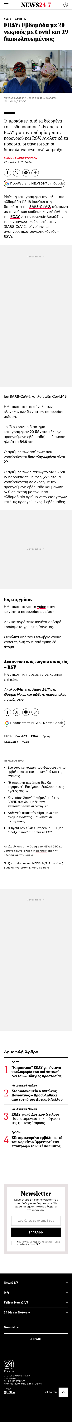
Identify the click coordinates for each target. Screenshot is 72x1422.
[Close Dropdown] (67, 1283)
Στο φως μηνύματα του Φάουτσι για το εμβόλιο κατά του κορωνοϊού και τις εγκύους (37, 771)
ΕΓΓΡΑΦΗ (36, 1339)
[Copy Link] (35, 172)
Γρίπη (46, 736)
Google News (15, 694)
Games (21, 863)
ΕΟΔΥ (35, 736)
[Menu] (6, 5)
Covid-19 (20, 19)
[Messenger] (26, 172)
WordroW (21, 867)
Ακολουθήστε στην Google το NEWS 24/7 (31, 846)
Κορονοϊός (11, 742)
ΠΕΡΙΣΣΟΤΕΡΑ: (14, 760)
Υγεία (8, 19)
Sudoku (9, 867)
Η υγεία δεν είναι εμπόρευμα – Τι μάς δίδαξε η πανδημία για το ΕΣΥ (35, 830)
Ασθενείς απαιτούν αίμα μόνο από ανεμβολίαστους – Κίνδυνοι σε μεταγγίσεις (33, 817)
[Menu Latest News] (65, 5)
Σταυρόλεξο (57, 863)
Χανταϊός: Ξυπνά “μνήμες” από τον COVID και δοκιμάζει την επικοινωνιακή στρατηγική (33, 801)
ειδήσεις (16, 699)
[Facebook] (7, 172)
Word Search (39, 867)
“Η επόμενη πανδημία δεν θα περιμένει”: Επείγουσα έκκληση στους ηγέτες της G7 (36, 786)
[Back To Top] (63, 1392)
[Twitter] (16, 172)
